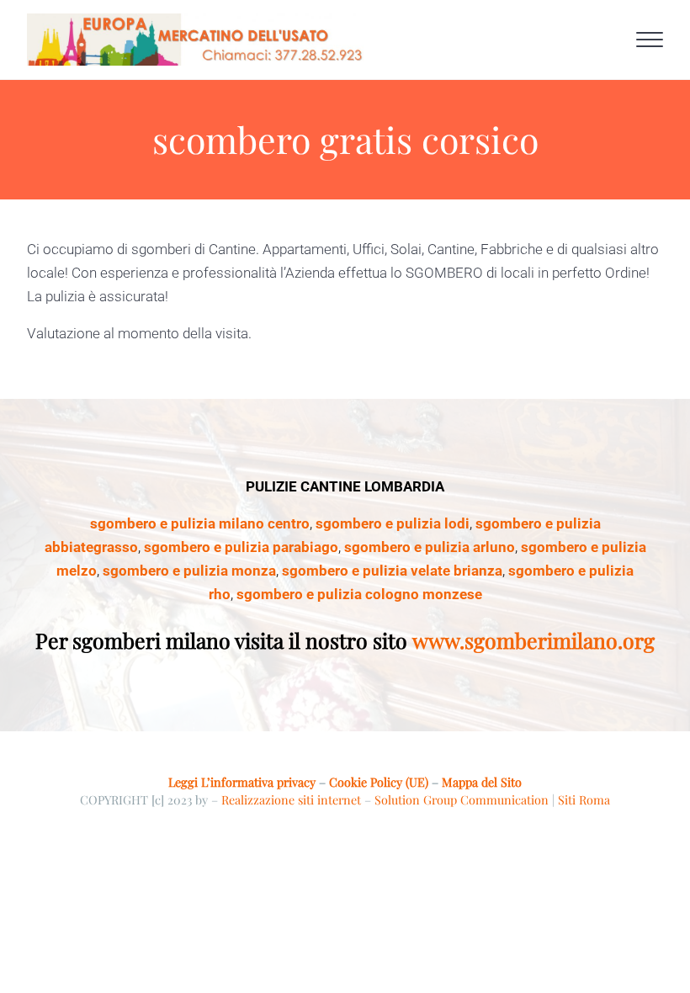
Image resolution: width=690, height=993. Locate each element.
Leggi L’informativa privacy (242, 781)
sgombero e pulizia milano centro (200, 523)
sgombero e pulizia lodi (393, 523)
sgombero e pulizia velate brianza (392, 570)
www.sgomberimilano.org (533, 640)
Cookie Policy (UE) (378, 781)
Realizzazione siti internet (291, 799)
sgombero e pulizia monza (189, 570)
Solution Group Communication (461, 799)
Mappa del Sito (482, 781)
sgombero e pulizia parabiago (241, 547)
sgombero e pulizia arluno (429, 547)
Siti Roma (584, 799)
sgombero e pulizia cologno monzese (359, 594)
